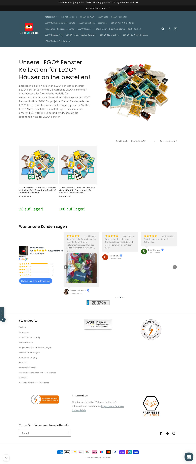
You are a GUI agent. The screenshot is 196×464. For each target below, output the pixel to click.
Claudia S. (114, 255)
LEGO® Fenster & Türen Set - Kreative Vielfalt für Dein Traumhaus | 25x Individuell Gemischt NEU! (77, 190)
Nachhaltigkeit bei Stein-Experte (34, 382)
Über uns (23, 377)
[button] (51, 17)
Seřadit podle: (122, 141)
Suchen (22, 327)
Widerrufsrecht (26, 342)
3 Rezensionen (154, 252)
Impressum (24, 332)
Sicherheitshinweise (28, 367)
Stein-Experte (95, 457)
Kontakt (23, 362)
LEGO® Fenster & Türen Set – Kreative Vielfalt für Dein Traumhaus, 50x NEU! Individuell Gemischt (37, 190)
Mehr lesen (70, 251)
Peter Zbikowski (78, 290)
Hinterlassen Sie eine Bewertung (35, 281)
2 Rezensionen (77, 293)
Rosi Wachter (154, 250)
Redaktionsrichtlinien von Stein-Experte (37, 372)
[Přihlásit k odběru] (67, 433)
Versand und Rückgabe (29, 352)
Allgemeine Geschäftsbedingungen (35, 347)
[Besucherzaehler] (98, 304)
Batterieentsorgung (28, 357)
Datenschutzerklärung (29, 337)
